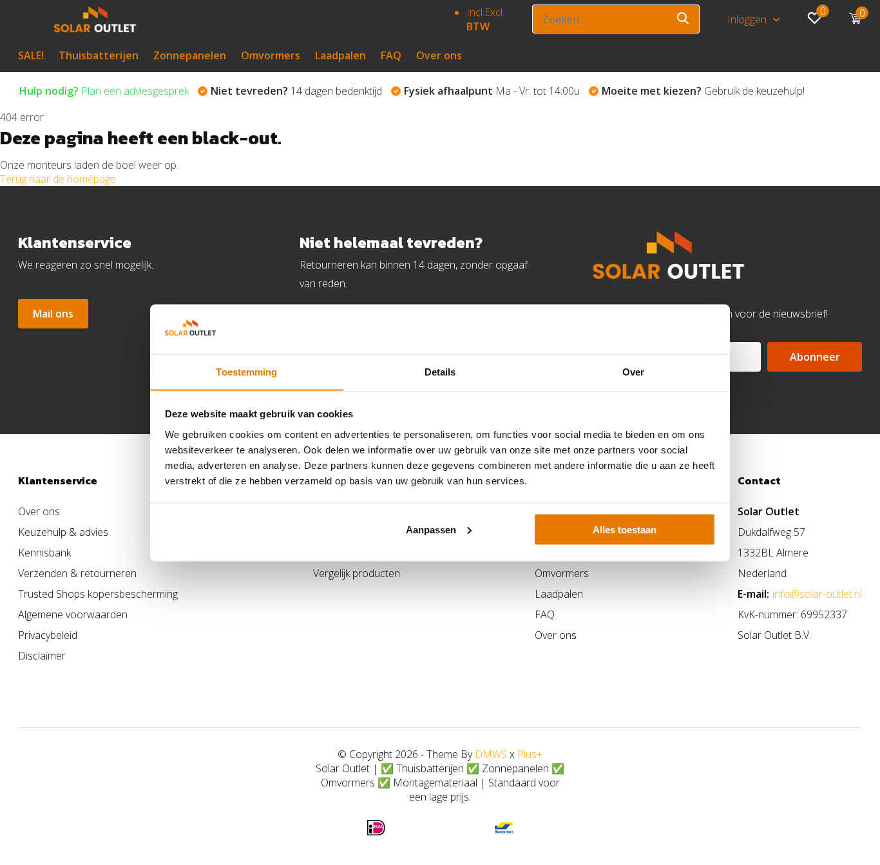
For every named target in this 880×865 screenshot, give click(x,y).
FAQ (391, 55)
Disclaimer (42, 656)
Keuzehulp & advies (63, 532)
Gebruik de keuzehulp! (703, 91)
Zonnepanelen (189, 55)
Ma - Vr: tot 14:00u (492, 91)
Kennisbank (44, 553)
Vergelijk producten (356, 573)
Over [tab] (633, 371)
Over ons (439, 55)
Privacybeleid (47, 635)
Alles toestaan (624, 529)
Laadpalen (340, 55)
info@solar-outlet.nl (817, 594)
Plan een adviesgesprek (104, 91)
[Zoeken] (683, 19)
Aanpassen (431, 529)
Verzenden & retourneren (77, 573)
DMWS (491, 754)
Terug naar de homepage (58, 179)
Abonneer (815, 357)
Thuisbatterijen (99, 55)
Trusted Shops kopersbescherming (98, 594)
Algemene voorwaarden (73, 614)
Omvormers (270, 55)
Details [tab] (440, 371)
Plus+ (529, 754)
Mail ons (53, 314)
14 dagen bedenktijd (296, 91)
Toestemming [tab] (246, 371)
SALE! (31, 55)
